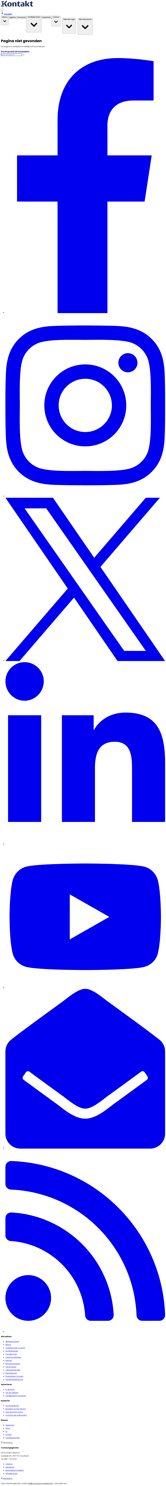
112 (6, 1431)
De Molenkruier (11, 1351)
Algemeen (9, 1425)
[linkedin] (85, 844)
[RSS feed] (85, 1331)
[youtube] (85, 987)
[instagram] (85, 496)
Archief (8, 1434)
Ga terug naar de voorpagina (15, 51)
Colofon (9, 1464)
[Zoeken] (23, 55)
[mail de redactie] (85, 1148)
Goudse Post (11, 1354)
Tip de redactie (12, 1405)
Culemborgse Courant (15, 1348)
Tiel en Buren (10, 1367)
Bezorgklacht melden (14, 1470)
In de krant (10, 1389)
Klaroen (8, 1360)
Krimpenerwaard (12, 1363)
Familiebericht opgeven (15, 1395)
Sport (7, 1428)
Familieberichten (12, 1438)
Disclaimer (9, 1467)
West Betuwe (11, 1373)
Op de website (11, 1392)
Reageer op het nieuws (15, 1409)
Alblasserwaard (12, 1341)
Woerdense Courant (14, 1376)
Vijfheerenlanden (12, 1370)
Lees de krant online (14, 1412)
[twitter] (85, 660)
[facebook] (85, 312)
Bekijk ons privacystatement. (40, 1483)
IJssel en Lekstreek (13, 1357)
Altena (8, 1344)
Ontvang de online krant (16, 1415)
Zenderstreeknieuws (14, 1379)
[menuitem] (85, 1341)
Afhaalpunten (11, 1473)
